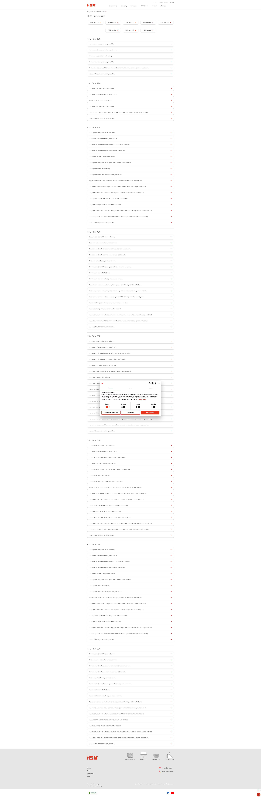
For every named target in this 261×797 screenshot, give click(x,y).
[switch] (123, 407)
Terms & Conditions (91, 784)
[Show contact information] (258, 794)
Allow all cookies (150, 412)
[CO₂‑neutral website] (92, 793)
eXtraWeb (172, 2)
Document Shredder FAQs (99, 11)
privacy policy (142, 399)
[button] (153, 2)
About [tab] (150, 387)
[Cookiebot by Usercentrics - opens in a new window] (150, 383)
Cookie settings (99, 786)
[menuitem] (113, 6)
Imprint (98, 784)
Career (161, 2)
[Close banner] (159, 383)
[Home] (91, 5)
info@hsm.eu (167, 768)
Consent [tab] (110, 387)
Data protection (90, 786)
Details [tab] (130, 387)
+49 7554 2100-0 (168, 771)
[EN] (156, 2)
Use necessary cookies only (111, 412)
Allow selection (130, 412)
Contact (166, 2)
